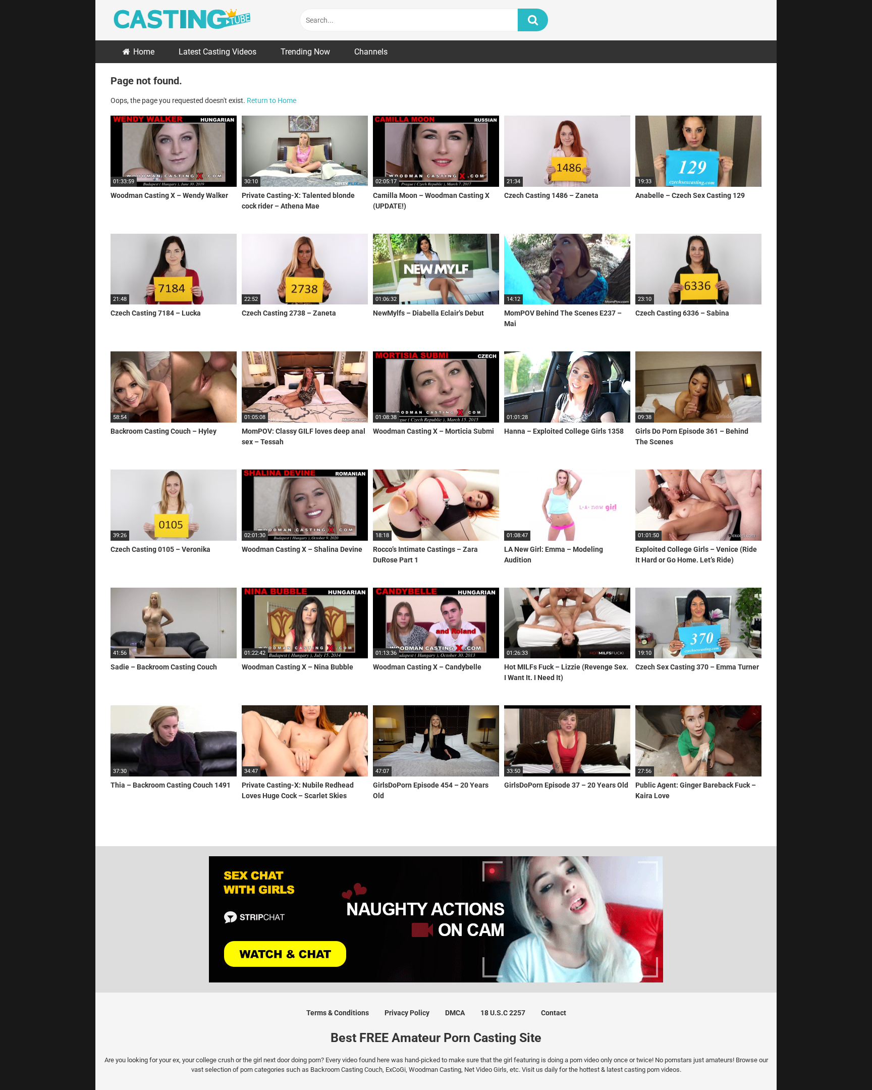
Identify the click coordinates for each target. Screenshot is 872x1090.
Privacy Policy (407, 1013)
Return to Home (271, 100)
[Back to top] (838, 1059)
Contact (553, 1013)
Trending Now (305, 52)
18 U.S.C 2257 (502, 1013)
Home (143, 52)
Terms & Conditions (337, 1013)
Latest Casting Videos (217, 52)
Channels (371, 52)
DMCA (455, 1013)
